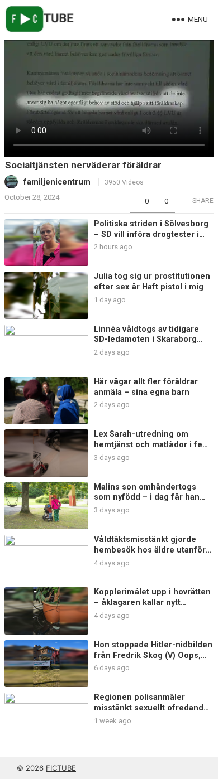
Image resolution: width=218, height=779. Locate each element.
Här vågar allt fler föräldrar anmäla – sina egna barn (146, 387)
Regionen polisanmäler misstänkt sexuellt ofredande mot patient (151, 708)
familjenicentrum (57, 182)
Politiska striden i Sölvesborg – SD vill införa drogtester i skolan (151, 234)
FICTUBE (61, 767)
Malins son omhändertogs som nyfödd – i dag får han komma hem (147, 497)
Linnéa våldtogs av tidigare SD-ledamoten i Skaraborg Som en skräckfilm (146, 340)
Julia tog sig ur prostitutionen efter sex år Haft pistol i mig (152, 282)
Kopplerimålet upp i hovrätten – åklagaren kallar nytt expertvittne (152, 602)
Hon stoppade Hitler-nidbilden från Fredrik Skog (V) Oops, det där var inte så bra (153, 655)
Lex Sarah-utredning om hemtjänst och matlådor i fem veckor (152, 444)
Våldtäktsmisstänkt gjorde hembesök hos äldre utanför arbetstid (150, 550)
